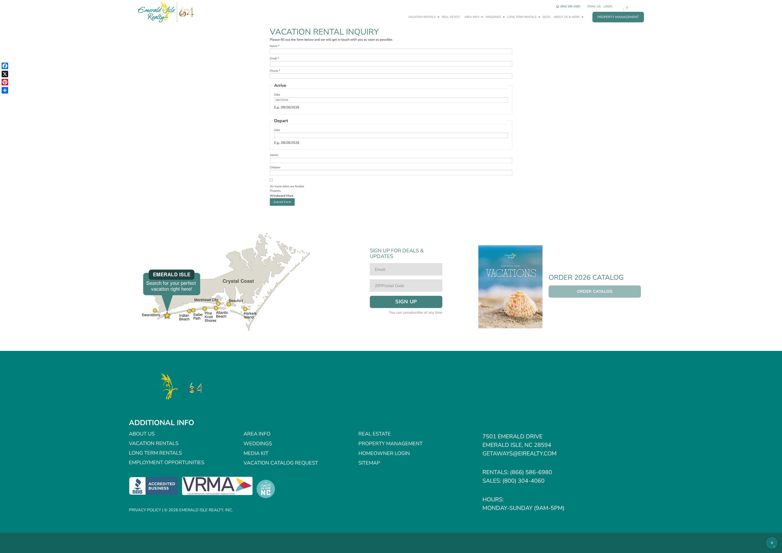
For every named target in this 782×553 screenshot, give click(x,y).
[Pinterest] (5, 82)
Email (274, 58)
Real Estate (451, 17)
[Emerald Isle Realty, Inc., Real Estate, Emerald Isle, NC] (153, 485)
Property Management (618, 17)
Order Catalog (595, 291)
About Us (142, 433)
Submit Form (282, 202)
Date (277, 95)
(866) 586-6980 (570, 6)
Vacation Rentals (422, 17)
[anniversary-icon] (185, 12)
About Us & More (567, 17)
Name (274, 46)
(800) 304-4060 (523, 481)
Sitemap (369, 462)
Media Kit (256, 453)
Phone (275, 71)
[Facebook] (5, 66)
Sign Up (406, 301)
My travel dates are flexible (287, 186)
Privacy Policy (145, 510)
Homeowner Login (384, 453)
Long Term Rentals (522, 17)
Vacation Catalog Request (281, 462)
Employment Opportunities (166, 462)
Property (275, 191)
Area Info (472, 17)
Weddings (493, 17)
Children (275, 167)
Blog (546, 17)
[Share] (5, 90)
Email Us (594, 6)
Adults (274, 155)
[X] (5, 74)
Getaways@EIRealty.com (519, 453)
